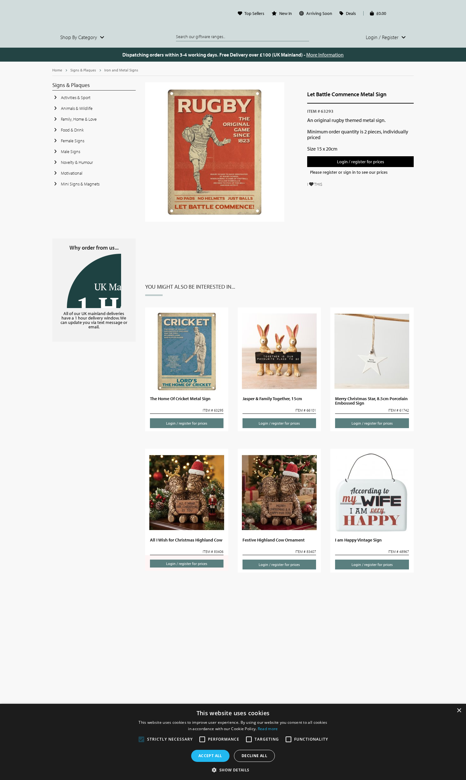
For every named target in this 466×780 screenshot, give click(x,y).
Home (57, 70)
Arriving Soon (319, 13)
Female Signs (72, 141)
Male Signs (70, 151)
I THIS (314, 184)
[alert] (233, 742)
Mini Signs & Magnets (80, 184)
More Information (325, 54)
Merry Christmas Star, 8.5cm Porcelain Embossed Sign (371, 401)
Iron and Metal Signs (121, 70)
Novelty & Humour (76, 162)
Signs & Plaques (83, 70)
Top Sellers (254, 13)
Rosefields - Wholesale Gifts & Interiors (94, 15)
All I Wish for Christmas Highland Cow (186, 540)
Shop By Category (79, 37)
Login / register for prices (360, 162)
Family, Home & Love (78, 119)
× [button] (458, 710)
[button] (233, 769)
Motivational (71, 173)
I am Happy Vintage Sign (358, 540)
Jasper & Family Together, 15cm (272, 398)
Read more (268, 728)
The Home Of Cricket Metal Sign (180, 398)
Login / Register (383, 37)
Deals (351, 13)
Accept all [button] (210, 755)
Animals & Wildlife (76, 108)
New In (285, 13)
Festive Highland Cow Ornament (274, 540)
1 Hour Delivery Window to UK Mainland (94, 281)
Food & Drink (72, 130)
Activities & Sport (75, 97)
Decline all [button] (254, 755)
